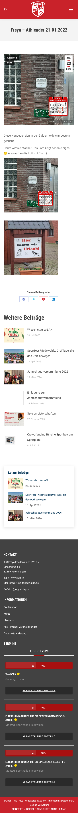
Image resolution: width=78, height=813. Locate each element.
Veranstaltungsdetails (39, 690)
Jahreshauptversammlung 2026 (47, 371)
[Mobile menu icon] (70, 9)
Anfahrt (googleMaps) (16, 589)
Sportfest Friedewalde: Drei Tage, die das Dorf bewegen (50, 353)
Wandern (10, 674)
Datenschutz (67, 800)
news (10, 62)
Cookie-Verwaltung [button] (39, 805)
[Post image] (14, 335)
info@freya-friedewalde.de (24, 582)
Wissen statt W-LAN (39, 329)
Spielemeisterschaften (41, 413)
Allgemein (12, 58)
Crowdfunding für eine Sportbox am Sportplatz (50, 437)
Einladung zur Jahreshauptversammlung (44, 395)
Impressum (53, 800)
